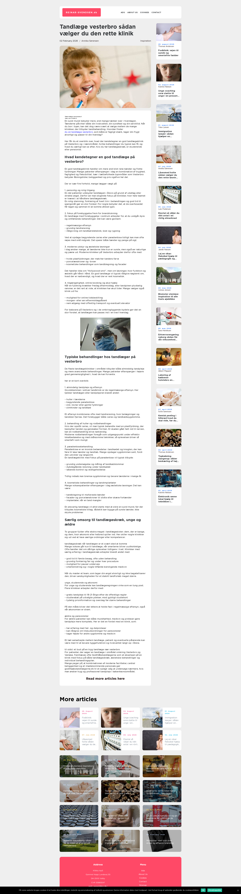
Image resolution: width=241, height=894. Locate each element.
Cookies (144, 12)
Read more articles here (105, 678)
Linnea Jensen (164, 290)
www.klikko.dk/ (100, 886)
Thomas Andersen (166, 46)
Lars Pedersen (164, 209)
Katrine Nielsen (164, 87)
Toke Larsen (163, 127)
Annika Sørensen (90, 41)
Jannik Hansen (164, 249)
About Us (132, 12)
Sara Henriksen (164, 330)
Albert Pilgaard (164, 371)
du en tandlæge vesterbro (79, 132)
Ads (123, 12)
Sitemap (143, 885)
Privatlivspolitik (215, 890)
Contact (156, 12)
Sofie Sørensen (164, 411)
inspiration (145, 41)
